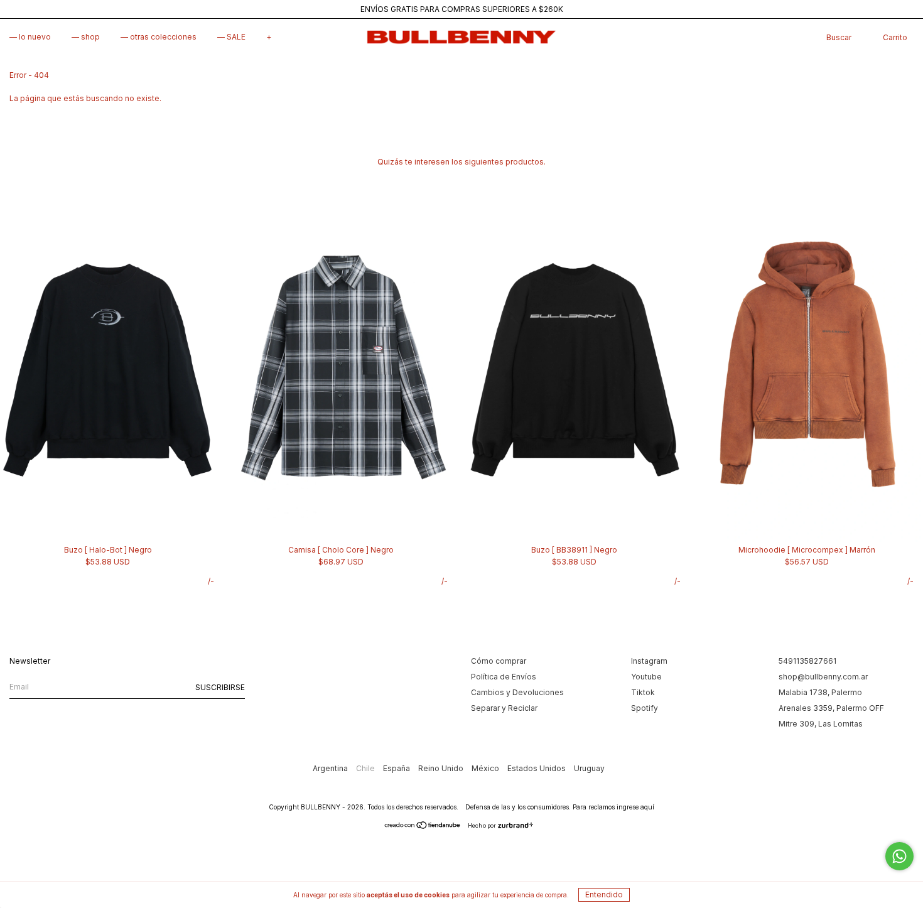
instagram (649, 661)
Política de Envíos (503, 676)
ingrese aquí (635, 807)
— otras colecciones (159, 36)
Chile (366, 768)
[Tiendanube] (423, 826)
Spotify (644, 708)
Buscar (838, 37)
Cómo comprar (498, 661)
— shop (86, 36)
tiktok (643, 692)
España (397, 768)
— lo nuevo (30, 36)
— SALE (231, 36)
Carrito (895, 37)
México (486, 768)
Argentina (331, 768)
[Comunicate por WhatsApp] (899, 856)
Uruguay (589, 768)
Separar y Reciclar (504, 708)
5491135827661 (807, 661)
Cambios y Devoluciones (517, 692)
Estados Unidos (537, 768)
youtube (646, 676)
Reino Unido (441, 768)
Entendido (604, 894)
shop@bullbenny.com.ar (823, 676)
